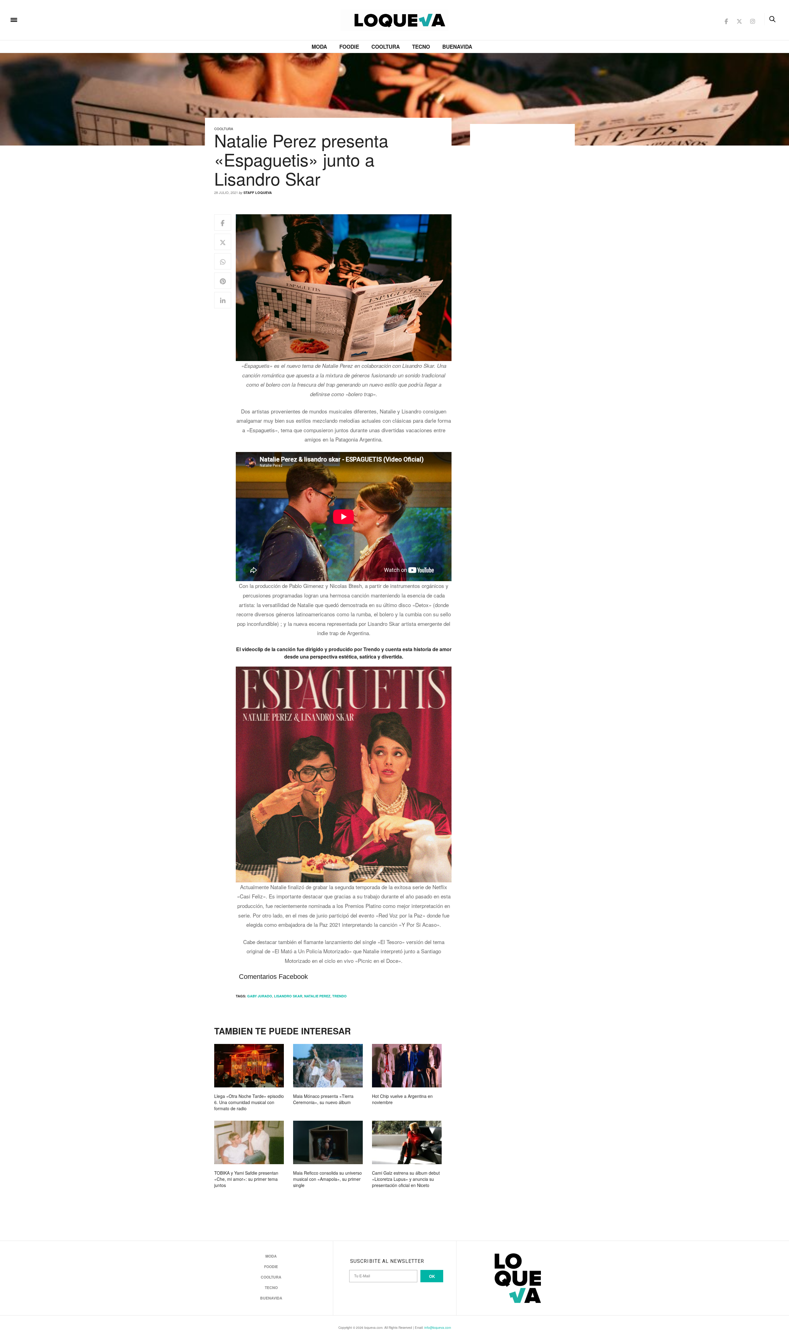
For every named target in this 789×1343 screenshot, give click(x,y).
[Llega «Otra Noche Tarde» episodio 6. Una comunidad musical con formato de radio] (249, 1065)
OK (432, 1276)
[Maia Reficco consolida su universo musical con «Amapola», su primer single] (328, 1142)
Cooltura (385, 46)
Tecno (421, 46)
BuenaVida (457, 46)
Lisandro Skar (288, 996)
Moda (319, 46)
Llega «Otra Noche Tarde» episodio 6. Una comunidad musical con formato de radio (249, 1102)
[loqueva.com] (54, 19)
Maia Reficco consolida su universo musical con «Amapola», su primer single (327, 1179)
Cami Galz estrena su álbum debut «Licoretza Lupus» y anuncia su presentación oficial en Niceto (406, 1179)
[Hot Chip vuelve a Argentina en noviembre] (407, 1065)
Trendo (339, 996)
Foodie (349, 46)
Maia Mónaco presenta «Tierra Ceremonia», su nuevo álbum (323, 1099)
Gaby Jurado (259, 996)
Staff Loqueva (257, 192)
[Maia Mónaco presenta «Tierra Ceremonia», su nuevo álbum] (328, 1065)
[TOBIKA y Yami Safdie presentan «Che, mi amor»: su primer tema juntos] (249, 1142)
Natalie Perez (317, 996)
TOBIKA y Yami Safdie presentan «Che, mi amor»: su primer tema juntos (246, 1179)
